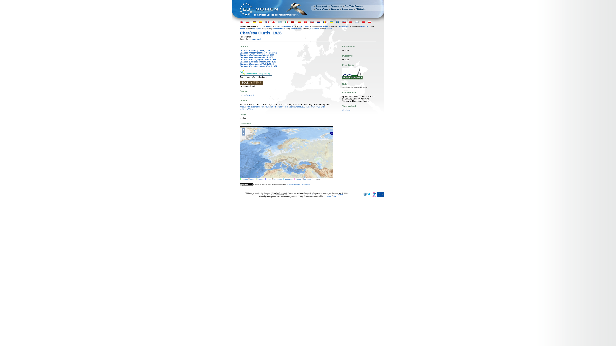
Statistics (335, 9)
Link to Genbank (247, 95)
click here (346, 110)
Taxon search (321, 6)
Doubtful (261, 179)
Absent (253, 179)
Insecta (243, 28)
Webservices (347, 9)
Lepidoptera (256, 28)
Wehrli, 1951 (258, 53)
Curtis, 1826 (255, 50)
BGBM (340, 195)
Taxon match (336, 6)
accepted (256, 39)
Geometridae (296, 28)
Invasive (299, 179)
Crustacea (324, 26)
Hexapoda (364, 26)
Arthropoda (305, 26)
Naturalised (289, 179)
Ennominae (314, 28)
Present (245, 179)
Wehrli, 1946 (257, 64)
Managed (307, 179)
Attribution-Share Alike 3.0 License (298, 184)
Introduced (278, 179)
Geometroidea (278, 28)
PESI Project (361, 9)
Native (269, 179)
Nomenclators (322, 9)
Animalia (269, 26)
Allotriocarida (344, 26)
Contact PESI (331, 197)
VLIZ (311, 195)
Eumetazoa (288, 26)
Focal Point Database (354, 6)
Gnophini (328, 28)
